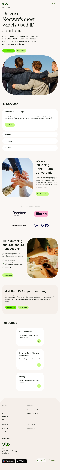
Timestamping (8, 275)
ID (2, 413)
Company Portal (31, 413)
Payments (5, 416)
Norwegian (54, 460)
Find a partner (7, 50)
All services (5, 410)
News (28, 432)
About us (4, 432)
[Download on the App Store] (21, 461)
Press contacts (31, 428)
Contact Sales (21, 50)
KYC (3, 419)
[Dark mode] (44, 460)
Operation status (31, 410)
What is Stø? (5, 428)
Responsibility (6, 438)
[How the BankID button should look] (39, 365)
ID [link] (13, 7)
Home (3, 7)
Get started (10, 307)
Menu (55, 3)
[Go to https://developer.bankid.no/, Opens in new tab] (39, 341)
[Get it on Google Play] (8, 461)
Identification (9, 125)
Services (9, 7)
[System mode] (38, 460)
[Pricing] (39, 386)
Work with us (5, 435)
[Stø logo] (5, 3)
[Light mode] (41, 460)
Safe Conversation (42, 194)
